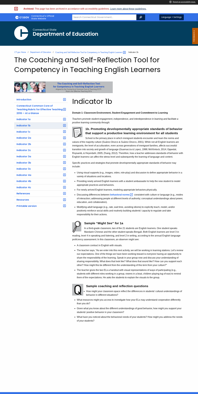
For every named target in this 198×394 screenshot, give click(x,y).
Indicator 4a (24, 175)
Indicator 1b (23, 125)
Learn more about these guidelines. (128, 9)
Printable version (27, 206)
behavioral (120, 194)
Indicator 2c (24, 150)
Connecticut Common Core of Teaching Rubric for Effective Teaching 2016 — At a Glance (40, 109)
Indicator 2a (24, 138)
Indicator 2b (24, 144)
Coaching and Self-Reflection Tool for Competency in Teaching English (89, 52)
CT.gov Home (20, 52)
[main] (99, 206)
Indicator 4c (24, 187)
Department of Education (40, 52)
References (23, 193)
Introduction (24, 99)
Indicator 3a (24, 156)
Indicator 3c (24, 168)
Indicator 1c (23, 131)
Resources (23, 199)
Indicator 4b (24, 181)
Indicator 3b (24, 162)
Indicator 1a (23, 119)
